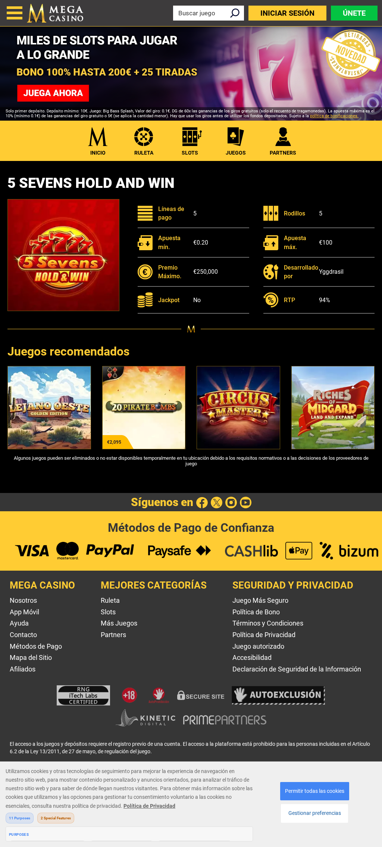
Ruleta (143, 153)
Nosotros (23, 600)
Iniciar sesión (287, 13)
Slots (190, 153)
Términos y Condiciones (267, 623)
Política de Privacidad (263, 635)
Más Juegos (119, 623)
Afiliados (22, 669)
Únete (354, 13)
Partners (113, 635)
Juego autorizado (258, 646)
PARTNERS (283, 153)
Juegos (236, 153)
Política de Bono (256, 612)
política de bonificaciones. (334, 116)
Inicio (98, 153)
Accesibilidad (252, 657)
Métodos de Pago (36, 646)
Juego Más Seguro (260, 600)
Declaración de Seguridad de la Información (296, 669)
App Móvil (24, 612)
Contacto (23, 635)
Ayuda (19, 623)
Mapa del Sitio (31, 657)
